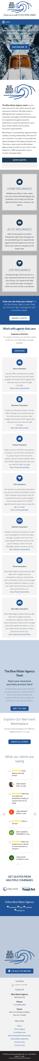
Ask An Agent (19, 1029)
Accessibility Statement (19, 1039)
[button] (19, 47)
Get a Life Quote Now (19, 510)
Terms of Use (19, 1045)
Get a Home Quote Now (19, 467)
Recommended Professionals (19, 1035)
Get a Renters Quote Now (19, 549)
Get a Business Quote (19, 428)
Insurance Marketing (14, 1058)
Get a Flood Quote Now (19, 592)
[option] (11, 888)
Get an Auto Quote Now (19, 388)
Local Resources (19, 1032)
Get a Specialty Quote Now (19, 634)
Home (19, 1026)
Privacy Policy (19, 1042)
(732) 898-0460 (19, 1004)
